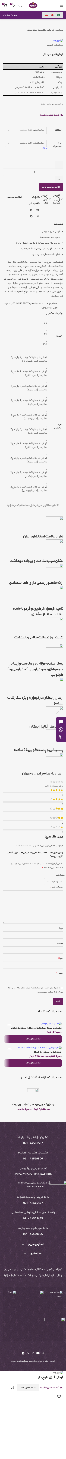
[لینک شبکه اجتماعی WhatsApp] (37, 216)
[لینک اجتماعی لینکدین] (31, 210)
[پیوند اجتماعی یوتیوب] (38, 1353)
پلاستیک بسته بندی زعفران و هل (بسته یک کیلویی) (35, 1028)
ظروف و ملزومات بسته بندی (40, 30)
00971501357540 (34, 1187)
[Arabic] (58, 15)
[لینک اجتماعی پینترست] (37, 210)
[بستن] (58, 712)
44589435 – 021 (33, 1219)
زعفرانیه (59, 30)
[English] (52, 15)
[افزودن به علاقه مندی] (59, 1396)
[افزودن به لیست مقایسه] (12, 1387)
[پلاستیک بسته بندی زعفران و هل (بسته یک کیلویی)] (33, 1024)
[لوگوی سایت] (33, 5)
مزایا (61, 928)
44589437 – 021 (33, 1203)
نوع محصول (57, 144)
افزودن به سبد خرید (51, 187)
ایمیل (59, 973)
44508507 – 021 (33, 1143)
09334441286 (43, 1174)
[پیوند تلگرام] (31, 216)
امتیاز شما (60, 875)
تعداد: (58, 130)
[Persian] (47, 15)
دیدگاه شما (56, 887)
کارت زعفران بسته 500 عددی (47, 1052)
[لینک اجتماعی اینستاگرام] (43, 1353)
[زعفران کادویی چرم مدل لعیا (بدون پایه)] (33, 1094)
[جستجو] (20, 5)
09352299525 (23, 1174)
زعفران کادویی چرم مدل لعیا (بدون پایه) (33, 1105)
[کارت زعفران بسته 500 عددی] (33, 1048)
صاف (44, 148)
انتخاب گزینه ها (28, 1387)
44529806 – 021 (33, 1159)
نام (60, 958)
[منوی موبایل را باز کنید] (61, 5)
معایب (60, 943)
